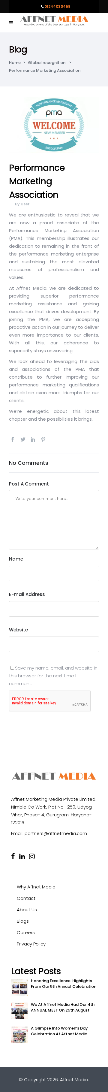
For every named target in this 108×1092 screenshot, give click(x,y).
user (25, 204)
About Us (27, 909)
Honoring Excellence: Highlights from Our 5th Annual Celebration (63, 983)
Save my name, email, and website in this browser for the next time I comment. (53, 676)
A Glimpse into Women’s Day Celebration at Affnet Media (59, 1031)
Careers (26, 932)
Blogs (23, 921)
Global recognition (46, 63)
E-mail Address (27, 594)
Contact (26, 898)
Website (18, 630)
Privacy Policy (31, 944)
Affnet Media (74, 1079)
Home (15, 63)
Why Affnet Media (36, 887)
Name (16, 559)
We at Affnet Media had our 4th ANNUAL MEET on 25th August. (62, 1007)
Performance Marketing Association (37, 181)
